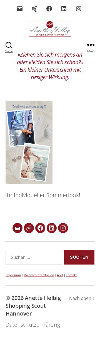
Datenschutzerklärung (39, 275)
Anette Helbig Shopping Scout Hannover (33, 305)
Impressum (13, 275)
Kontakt (71, 275)
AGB (60, 275)
